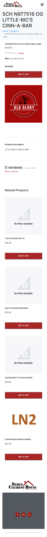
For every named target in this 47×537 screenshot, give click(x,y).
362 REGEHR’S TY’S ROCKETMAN (18, 378)
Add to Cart (23, 74)
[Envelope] (23, 514)
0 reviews (20, 53)
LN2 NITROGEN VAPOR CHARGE (18, 439)
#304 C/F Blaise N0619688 (16, 308)
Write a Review (11, 171)
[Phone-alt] (29, 514)
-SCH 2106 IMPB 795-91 (15, 238)
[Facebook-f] (17, 514)
